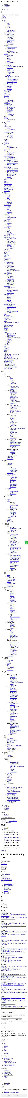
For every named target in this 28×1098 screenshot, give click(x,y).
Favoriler (6, 9)
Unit (8, 240)
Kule (8, 198)
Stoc (2, 1008)
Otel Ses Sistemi (8, 361)
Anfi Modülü (13, 653)
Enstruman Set (10, 280)
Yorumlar (6, 886)
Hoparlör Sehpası (11, 335)
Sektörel (6, 353)
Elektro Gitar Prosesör (12, 170)
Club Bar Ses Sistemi (9, 363)
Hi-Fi (8, 61)
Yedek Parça (13, 651)
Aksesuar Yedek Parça (12, 52)
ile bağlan (3, 824)
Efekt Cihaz (10, 68)
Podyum (6, 350)
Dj (4, 122)
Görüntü (6, 328)
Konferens (9, 86)
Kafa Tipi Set (10, 277)
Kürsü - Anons (10, 266)
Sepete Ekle (4, 867)
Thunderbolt (10, 100)
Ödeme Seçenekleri (8, 885)
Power (5, 29)
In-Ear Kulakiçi (10, 40)
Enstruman (6, 143)
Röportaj (9, 301)
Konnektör (6, 344)
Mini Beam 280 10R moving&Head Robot (11, 961)
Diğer (8, 75)
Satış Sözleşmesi (8, 1061)
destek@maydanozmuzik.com (11, 1092)
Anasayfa (6, 4)
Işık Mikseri (7, 315)
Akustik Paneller (11, 119)
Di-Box (9, 69)
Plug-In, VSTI (10, 115)
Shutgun (9, 300)
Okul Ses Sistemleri (8, 360)
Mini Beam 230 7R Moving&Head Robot (10, 969)
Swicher (9, 73)
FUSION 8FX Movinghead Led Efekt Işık (13, 985)
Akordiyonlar (10, 154)
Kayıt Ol (8, 822)
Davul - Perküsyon (8, 156)
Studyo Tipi (10, 38)
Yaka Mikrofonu (11, 269)
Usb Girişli (9, 288)
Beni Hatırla (5, 821)
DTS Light (3, 850)
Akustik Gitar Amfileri (12, 163)
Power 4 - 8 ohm (11, 30)
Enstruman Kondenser (12, 290)
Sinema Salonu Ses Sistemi (10, 367)
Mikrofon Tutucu (11, 308)
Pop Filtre (9, 305)
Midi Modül (10, 138)
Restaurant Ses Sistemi (9, 364)
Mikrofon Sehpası (11, 333)
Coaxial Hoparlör (11, 242)
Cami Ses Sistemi (8, 357)
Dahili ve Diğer (10, 101)
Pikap (8, 131)
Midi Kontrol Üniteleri (9, 132)
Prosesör (9, 112)
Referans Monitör (8, 104)
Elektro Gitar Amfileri (12, 161)
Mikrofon (6, 45)
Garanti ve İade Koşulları (10, 1062)
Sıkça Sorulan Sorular (9, 1065)
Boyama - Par (7, 319)
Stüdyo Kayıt (10, 49)
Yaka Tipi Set (10, 276)
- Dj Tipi (9, 27)
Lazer (5, 321)
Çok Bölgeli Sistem (8, 186)
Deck (8, 23)
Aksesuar (9, 63)
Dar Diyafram (10, 293)
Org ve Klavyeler (11, 151)
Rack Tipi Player (11, 129)
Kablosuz (9, 223)
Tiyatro (8, 272)
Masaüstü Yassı (10, 298)
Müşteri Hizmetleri (8, 1075)
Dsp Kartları (10, 110)
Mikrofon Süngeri (11, 307)
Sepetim (6, 1076)
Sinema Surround (11, 234)
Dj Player (9, 128)
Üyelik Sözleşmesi (8, 1059)
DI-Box (9, 177)
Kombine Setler (11, 281)
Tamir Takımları (11, 247)
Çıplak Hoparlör (11, 241)
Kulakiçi (9, 58)
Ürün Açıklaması (8, 884)
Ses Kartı (6, 97)
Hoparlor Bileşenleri (9, 237)
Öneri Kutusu (7, 893)
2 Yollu (8, 195)
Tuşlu (5, 150)
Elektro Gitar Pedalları (12, 168)
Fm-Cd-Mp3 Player (11, 80)
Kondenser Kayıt (11, 287)
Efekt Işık (6, 318)
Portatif (8, 219)
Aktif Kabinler (10, 34)
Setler (5, 124)
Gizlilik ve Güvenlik (9, 1064)
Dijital (8, 26)
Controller (6, 96)
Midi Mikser (10, 135)
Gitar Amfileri (7, 160)
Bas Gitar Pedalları (11, 172)
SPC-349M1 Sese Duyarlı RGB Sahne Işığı (14, 1008)
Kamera (9, 297)
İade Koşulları (7, 889)
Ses (4, 20)
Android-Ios (10, 302)
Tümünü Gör (10, 44)
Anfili (8, 24)
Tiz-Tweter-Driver (11, 238)
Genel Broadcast (11, 295)
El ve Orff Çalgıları (11, 158)
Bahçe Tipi (9, 233)
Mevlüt (8, 216)
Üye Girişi (6, 815)
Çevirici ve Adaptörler (12, 311)
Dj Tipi (8, 56)
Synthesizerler (10, 114)
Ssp (1, 917)
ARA (17, 15)
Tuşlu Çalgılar (7, 149)
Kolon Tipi (9, 202)
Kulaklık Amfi (10, 70)
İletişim (5, 1077)
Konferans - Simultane (9, 84)
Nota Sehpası (10, 336)
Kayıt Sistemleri (11, 107)
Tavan (8, 228)
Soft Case (6, 349)
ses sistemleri (4, 911)
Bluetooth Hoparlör (11, 217)
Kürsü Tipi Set (10, 279)
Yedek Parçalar (10, 312)
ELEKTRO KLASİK (12, 147)
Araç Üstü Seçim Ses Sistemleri (11, 354)
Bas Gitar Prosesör (11, 174)
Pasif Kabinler (10, 35)
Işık (5, 314)
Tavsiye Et (9, 880)
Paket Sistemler (7, 90)
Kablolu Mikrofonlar (12, 47)
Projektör (6, 329)
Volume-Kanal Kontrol (12, 79)
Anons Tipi (9, 41)
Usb (8, 98)
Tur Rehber (9, 89)
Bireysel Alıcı (13, 698)
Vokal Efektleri (10, 175)
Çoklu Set (9, 203)
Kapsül (8, 309)
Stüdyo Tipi (10, 55)
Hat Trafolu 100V (11, 31)
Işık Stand (9, 340)
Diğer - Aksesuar (8, 326)
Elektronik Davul (11, 157)
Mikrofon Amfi (10, 72)
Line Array (9, 200)
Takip (5, 323)
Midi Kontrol (10, 108)
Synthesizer (10, 153)
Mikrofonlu (9, 59)
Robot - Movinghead (9, 316)
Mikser (5, 22)
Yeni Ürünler (7, 1072)
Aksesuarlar (10, 83)
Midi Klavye (7, 103)
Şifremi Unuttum (13, 821)
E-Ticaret (10, 1095)
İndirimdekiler (7, 1073)
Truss (5, 346)
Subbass (9, 199)
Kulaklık (6, 54)
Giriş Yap (3, 822)
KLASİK (9, 146)
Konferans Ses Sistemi (9, 365)
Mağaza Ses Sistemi (9, 356)
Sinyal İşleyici (7, 65)
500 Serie (9, 111)
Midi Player (10, 136)
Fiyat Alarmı (4, 864)
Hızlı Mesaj (6, 892)
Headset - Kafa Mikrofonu (13, 270)
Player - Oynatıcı (8, 185)
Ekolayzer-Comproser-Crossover (15, 66)
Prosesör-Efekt (7, 167)
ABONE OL (18, 1019)
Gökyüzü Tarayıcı (8, 325)
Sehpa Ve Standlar (8, 189)
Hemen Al (3, 868)
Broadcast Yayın (11, 51)
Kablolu (9, 224)
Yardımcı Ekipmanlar (12, 82)
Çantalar (6, 139)
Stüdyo (5, 93)
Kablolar (6, 188)
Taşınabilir (9, 37)
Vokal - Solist (10, 263)
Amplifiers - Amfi (8, 184)
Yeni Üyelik (7, 1083)
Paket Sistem (7, 94)
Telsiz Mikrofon (11, 48)
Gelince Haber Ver (5, 874)
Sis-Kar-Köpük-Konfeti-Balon (11, 322)
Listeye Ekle (4, 880)
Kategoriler (6, 6)
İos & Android (10, 62)
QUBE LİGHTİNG (5, 934)
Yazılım (5, 117)
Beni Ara (6, 891)
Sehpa (5, 332)
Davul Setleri (10, 267)
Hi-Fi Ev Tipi (10, 42)
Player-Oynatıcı (7, 126)
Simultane (9, 87)
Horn (8, 231)
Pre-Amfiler (13, 566)
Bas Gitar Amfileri (11, 164)
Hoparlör (6, 182)
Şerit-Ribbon (10, 291)
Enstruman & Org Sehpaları (14, 337)
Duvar (8, 230)
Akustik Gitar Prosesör (12, 171)
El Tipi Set (9, 274)
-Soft (7, 1095)
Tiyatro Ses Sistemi (8, 368)
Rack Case (6, 347)
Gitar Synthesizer (14, 565)
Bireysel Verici (10, 283)
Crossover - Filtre (11, 244)
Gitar (5, 144)
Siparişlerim (7, 5)
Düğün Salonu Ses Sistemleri (11, 358)
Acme (2, 1000)
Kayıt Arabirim (7, 105)
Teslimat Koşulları (8, 1058)
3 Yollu (8, 196)
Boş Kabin (9, 245)
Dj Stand (9, 339)
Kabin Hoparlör (8, 33)
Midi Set (9, 133)
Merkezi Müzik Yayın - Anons (11, 76)
